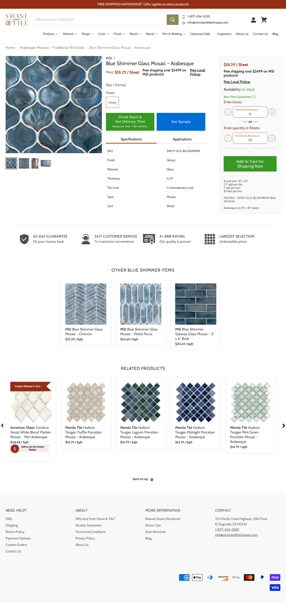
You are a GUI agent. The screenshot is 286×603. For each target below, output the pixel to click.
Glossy (112, 102)
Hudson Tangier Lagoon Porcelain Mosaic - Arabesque (139, 432)
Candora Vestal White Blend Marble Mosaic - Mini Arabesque (30, 432)
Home (10, 48)
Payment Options (18, 538)
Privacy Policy (85, 538)
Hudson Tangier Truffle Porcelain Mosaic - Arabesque (83, 432)
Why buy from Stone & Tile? (95, 519)
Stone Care (153, 525)
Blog (148, 538)
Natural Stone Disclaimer (163, 519)
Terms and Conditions (90, 532)
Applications (182, 139)
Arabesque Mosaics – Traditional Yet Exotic (52, 48)
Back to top (140, 479)
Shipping (12, 525)
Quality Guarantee (88, 525)
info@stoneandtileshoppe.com (207, 22)
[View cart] (264, 20)
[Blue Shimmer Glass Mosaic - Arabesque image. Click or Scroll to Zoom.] (54, 104)
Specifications (131, 139)
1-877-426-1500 (198, 16)
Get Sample (181, 122)
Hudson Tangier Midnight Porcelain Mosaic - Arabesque (195, 432)
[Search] (173, 20)
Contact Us (13, 551)
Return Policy (15, 532)
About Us (82, 545)
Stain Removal (155, 532)
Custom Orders (16, 545)
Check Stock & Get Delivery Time (130, 121)
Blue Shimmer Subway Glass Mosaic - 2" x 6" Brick (194, 334)
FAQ (9, 519)
